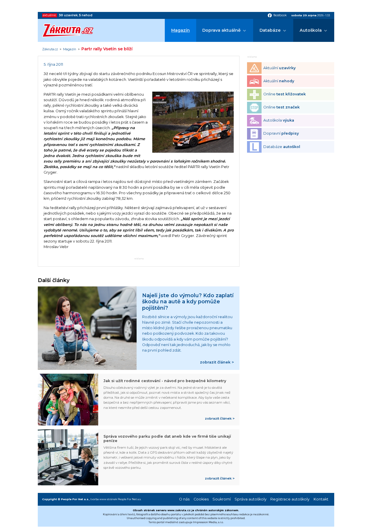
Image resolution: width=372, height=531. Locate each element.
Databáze (270, 30)
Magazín (180, 30)
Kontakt (321, 499)
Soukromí (221, 499)
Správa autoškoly (251, 499)
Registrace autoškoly (290, 499)
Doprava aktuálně (221, 30)
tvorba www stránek (103, 499)
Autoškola (311, 30)
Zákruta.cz (50, 49)
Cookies (201, 499)
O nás (184, 499)
